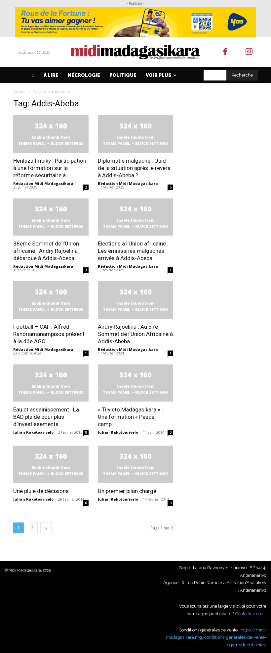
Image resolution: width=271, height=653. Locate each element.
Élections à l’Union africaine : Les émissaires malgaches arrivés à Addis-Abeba (133, 250)
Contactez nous (250, 613)
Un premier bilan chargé (127, 491)
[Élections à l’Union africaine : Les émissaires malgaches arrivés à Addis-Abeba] (135, 217)
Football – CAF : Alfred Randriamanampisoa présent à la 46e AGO (49, 334)
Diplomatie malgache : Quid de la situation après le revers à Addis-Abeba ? (134, 168)
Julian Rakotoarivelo (33, 432)
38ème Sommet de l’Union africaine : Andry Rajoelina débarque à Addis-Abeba (46, 250)
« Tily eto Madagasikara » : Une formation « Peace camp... (130, 416)
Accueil (19, 91)
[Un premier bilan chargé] (135, 464)
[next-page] (46, 527)
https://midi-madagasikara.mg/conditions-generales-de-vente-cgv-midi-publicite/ (216, 637)
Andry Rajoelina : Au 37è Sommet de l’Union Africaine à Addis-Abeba (135, 334)
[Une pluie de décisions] (51, 464)
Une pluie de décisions (41, 491)
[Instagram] (249, 52)
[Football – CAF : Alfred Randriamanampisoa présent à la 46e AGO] (51, 300)
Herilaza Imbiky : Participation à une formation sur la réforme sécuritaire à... (49, 168)
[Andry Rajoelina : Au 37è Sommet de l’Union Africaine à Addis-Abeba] (135, 300)
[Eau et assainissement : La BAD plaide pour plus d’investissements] (51, 383)
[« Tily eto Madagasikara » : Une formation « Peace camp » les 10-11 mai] (135, 383)
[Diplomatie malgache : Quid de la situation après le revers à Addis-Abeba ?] (135, 134)
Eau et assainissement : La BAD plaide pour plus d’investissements (46, 416)
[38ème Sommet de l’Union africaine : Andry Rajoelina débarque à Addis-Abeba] (51, 217)
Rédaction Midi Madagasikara (43, 183)
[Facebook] (225, 52)
